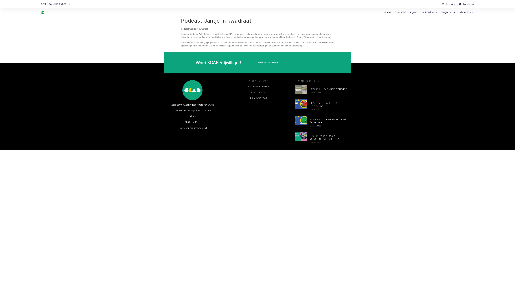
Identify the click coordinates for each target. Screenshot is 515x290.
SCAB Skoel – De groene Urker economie (328, 121)
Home (387, 12)
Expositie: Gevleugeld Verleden (328, 89)
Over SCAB (400, 12)
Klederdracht (467, 12)
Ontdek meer (315, 92)
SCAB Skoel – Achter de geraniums (324, 105)
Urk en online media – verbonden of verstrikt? (324, 137)
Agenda (414, 12)
